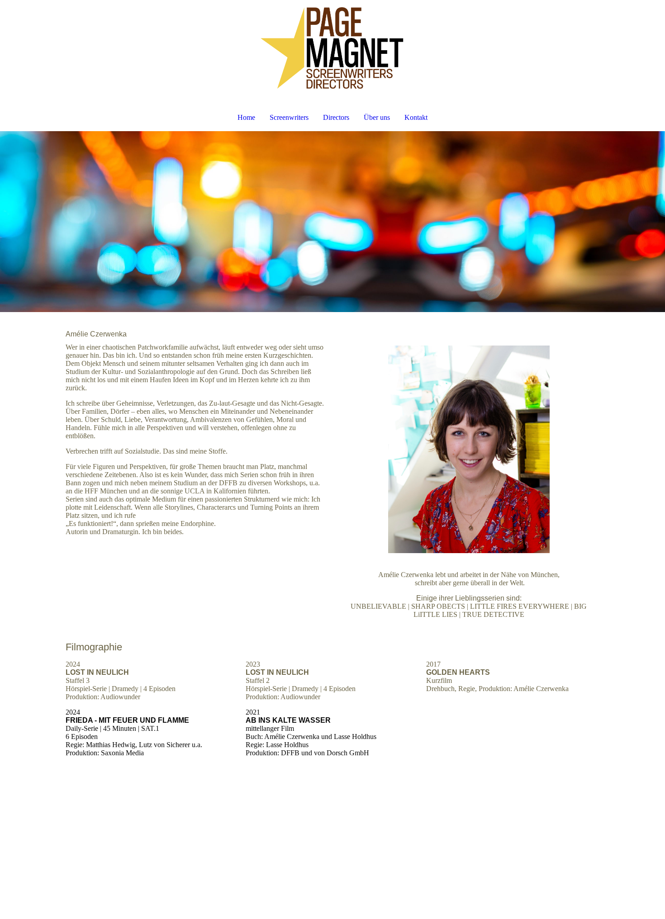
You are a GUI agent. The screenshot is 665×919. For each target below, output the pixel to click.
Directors (336, 117)
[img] (332, 48)
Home (246, 117)
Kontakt (416, 117)
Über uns (377, 117)
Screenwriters (289, 117)
